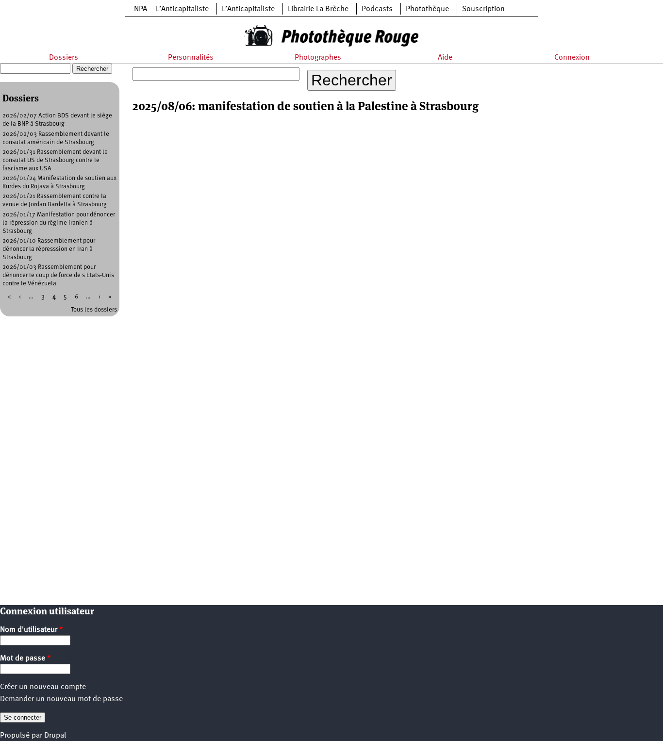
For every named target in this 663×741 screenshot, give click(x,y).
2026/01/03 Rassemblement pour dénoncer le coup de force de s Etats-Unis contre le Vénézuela (58, 275)
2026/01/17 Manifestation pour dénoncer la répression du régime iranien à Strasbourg (58, 223)
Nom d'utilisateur (31, 630)
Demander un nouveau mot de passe (61, 699)
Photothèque (427, 9)
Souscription (483, 9)
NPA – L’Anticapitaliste (171, 9)
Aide (445, 58)
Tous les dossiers (94, 310)
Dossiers (63, 58)
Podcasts (377, 9)
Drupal (55, 736)
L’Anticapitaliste (248, 9)
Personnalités (191, 58)
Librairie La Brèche (318, 9)
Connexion (572, 58)
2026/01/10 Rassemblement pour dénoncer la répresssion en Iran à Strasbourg (48, 249)
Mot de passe (25, 658)
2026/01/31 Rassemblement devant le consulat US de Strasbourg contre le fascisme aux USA (55, 160)
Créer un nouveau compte (43, 687)
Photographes (318, 58)
